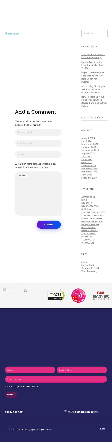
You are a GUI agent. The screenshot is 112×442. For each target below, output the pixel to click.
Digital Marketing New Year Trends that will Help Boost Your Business (92, 77)
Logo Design (88, 227)
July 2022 (86, 156)
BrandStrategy (90, 206)
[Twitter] (92, 417)
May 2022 (86, 162)
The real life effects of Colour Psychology (93, 56)
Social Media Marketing (88, 235)
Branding (86, 203)
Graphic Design (90, 224)
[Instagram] (98, 417)
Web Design (87, 242)
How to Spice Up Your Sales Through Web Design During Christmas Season (94, 101)
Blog (84, 200)
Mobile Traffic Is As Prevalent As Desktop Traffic (92, 65)
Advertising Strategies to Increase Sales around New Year (93, 89)
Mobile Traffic (89, 230)
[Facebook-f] (87, 417)
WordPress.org (89, 271)
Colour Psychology (93, 212)
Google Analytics (91, 221)
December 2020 (89, 168)
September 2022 (90, 150)
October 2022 (88, 147)
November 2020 (89, 171)
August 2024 (88, 138)
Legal (102, 428)
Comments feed (90, 268)
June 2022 (86, 159)
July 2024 (86, 141)
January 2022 (88, 165)
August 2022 (88, 153)
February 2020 (89, 177)
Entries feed (87, 265)
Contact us (56, 363)
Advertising (88, 197)
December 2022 (89, 144)
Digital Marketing (91, 218)
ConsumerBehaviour (93, 215)
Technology (88, 239)
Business (86, 209)
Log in (84, 262)
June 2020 (86, 174)
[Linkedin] (104, 417)
